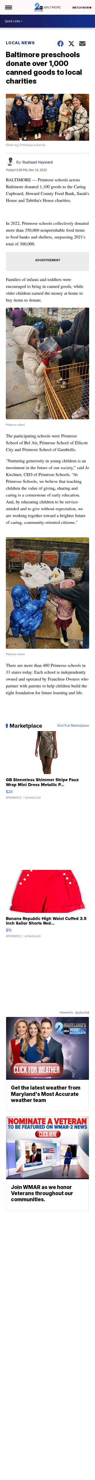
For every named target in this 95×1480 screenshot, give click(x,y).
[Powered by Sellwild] (82, 1012)
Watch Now (80, 7)
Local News (20, 42)
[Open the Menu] (8, 7)
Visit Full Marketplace (73, 725)
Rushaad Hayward (37, 162)
